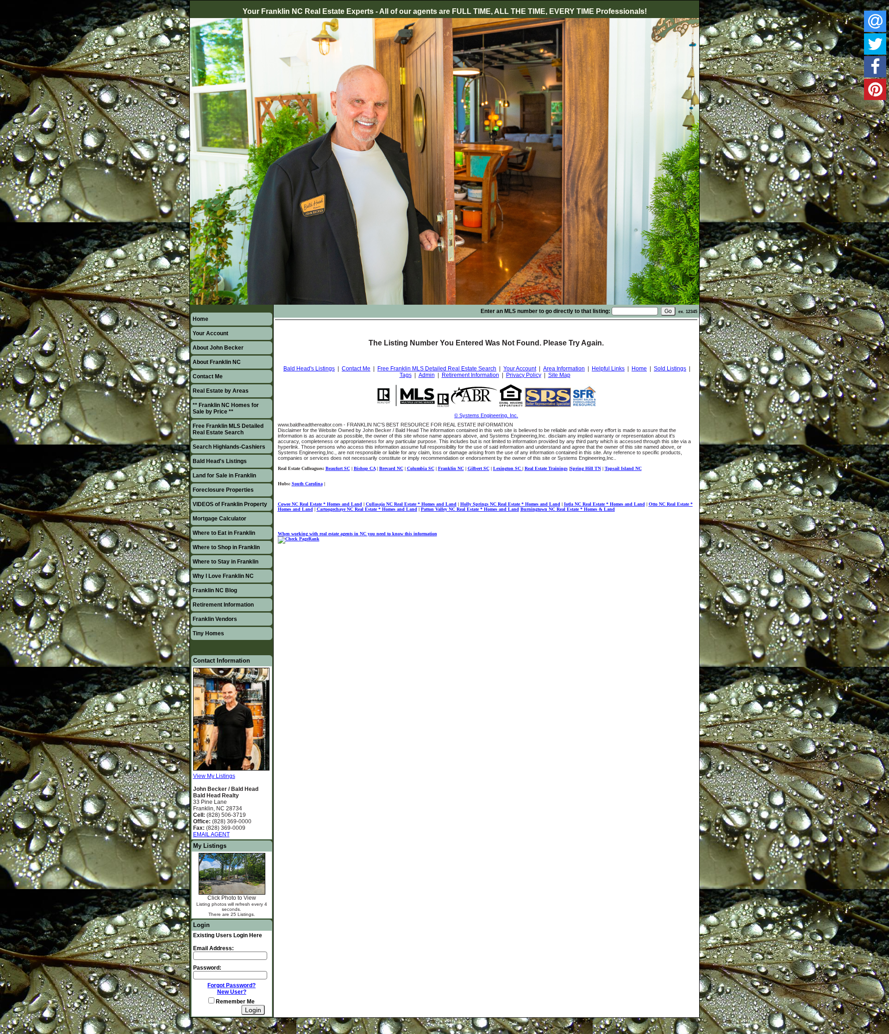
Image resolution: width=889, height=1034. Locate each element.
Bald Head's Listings (220, 461)
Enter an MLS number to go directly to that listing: (545, 311)
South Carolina (307, 483)
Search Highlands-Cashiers (229, 447)
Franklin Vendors (215, 619)
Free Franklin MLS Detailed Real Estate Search (228, 429)
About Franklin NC (217, 362)
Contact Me (208, 376)
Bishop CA (365, 468)
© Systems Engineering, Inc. (486, 415)
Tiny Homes (208, 633)
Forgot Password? (231, 985)
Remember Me (234, 1001)
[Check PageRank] (298, 538)
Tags (406, 375)
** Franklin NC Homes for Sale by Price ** (226, 408)
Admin (427, 375)
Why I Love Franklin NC (223, 576)
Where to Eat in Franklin (224, 533)
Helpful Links (608, 368)
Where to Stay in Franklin (225, 561)
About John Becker (218, 348)
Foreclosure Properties (223, 490)
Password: (207, 968)
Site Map (559, 375)
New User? (231, 992)
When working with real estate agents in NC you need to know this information (357, 533)
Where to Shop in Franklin (226, 547)
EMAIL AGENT (211, 834)
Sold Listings (670, 368)
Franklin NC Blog (215, 590)
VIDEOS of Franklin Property (230, 504)
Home (200, 319)
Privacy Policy (523, 375)
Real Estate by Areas (221, 391)
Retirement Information (223, 605)
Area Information (564, 368)
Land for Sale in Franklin (224, 475)
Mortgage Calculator (219, 518)
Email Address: (213, 948)
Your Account (210, 333)
